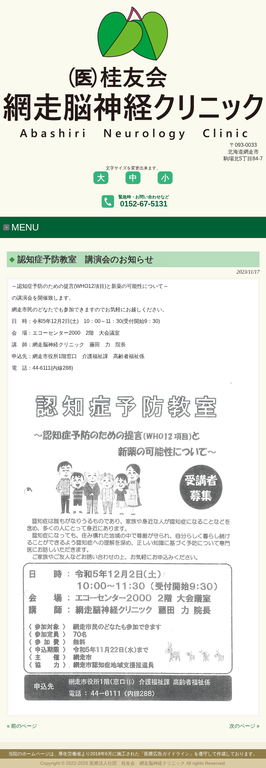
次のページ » (244, 726)
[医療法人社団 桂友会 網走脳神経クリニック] (133, 137)
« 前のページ (22, 726)
